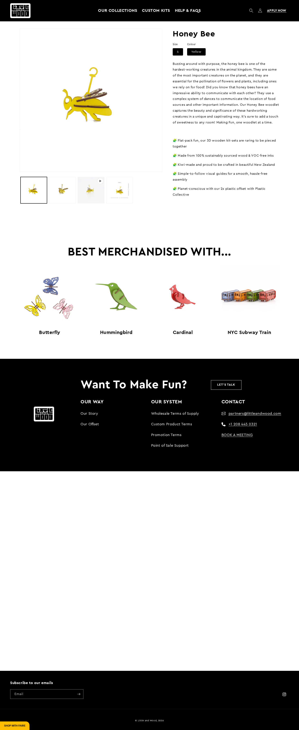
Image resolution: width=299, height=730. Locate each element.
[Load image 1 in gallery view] (34, 190)
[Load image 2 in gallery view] (62, 190)
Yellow (196, 51)
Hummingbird (116, 332)
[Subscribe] (78, 694)
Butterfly (49, 332)
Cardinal (183, 332)
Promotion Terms (166, 435)
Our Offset (90, 424)
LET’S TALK (226, 384)
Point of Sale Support (170, 445)
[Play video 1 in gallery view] (91, 190)
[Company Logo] (20, 11)
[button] (251, 10)
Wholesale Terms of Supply (175, 413)
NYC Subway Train (249, 332)
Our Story (89, 413)
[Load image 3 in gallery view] (119, 190)
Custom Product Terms (171, 424)
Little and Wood (147, 720)
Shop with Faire (14, 725)
